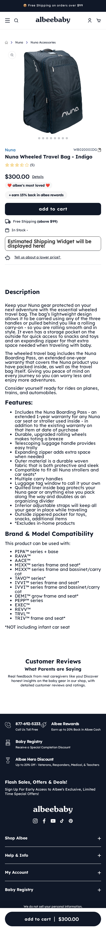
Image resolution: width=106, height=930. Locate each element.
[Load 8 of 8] (67, 138)
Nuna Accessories (43, 42)
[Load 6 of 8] (59, 138)
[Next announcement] (99, 5)
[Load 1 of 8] (39, 138)
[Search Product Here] (16, 20)
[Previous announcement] (6, 5)
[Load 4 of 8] (51, 138)
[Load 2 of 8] (43, 138)
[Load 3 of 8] (47, 138)
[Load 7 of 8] (63, 138)
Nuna (19, 42)
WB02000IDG (85, 149)
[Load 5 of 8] (55, 138)
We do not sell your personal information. (53, 906)
